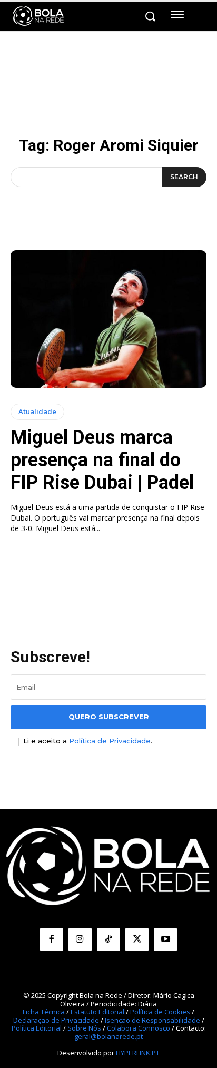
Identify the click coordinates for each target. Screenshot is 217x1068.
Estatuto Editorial (97, 1011)
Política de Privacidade (110, 741)
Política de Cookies (160, 1011)
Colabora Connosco (138, 1028)
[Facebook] (51, 939)
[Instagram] (80, 939)
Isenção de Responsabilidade (152, 1020)
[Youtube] (165, 939)
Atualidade (37, 411)
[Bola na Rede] (38, 16)
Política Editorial (37, 1028)
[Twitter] (137, 939)
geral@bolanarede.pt (108, 1036)
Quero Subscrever (108, 716)
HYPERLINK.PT (138, 1052)
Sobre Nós (84, 1028)
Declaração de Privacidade (56, 1020)
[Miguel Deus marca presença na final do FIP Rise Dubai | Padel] (108, 318)
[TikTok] (108, 939)
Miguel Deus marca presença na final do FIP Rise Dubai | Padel (102, 460)
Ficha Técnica (44, 1011)
